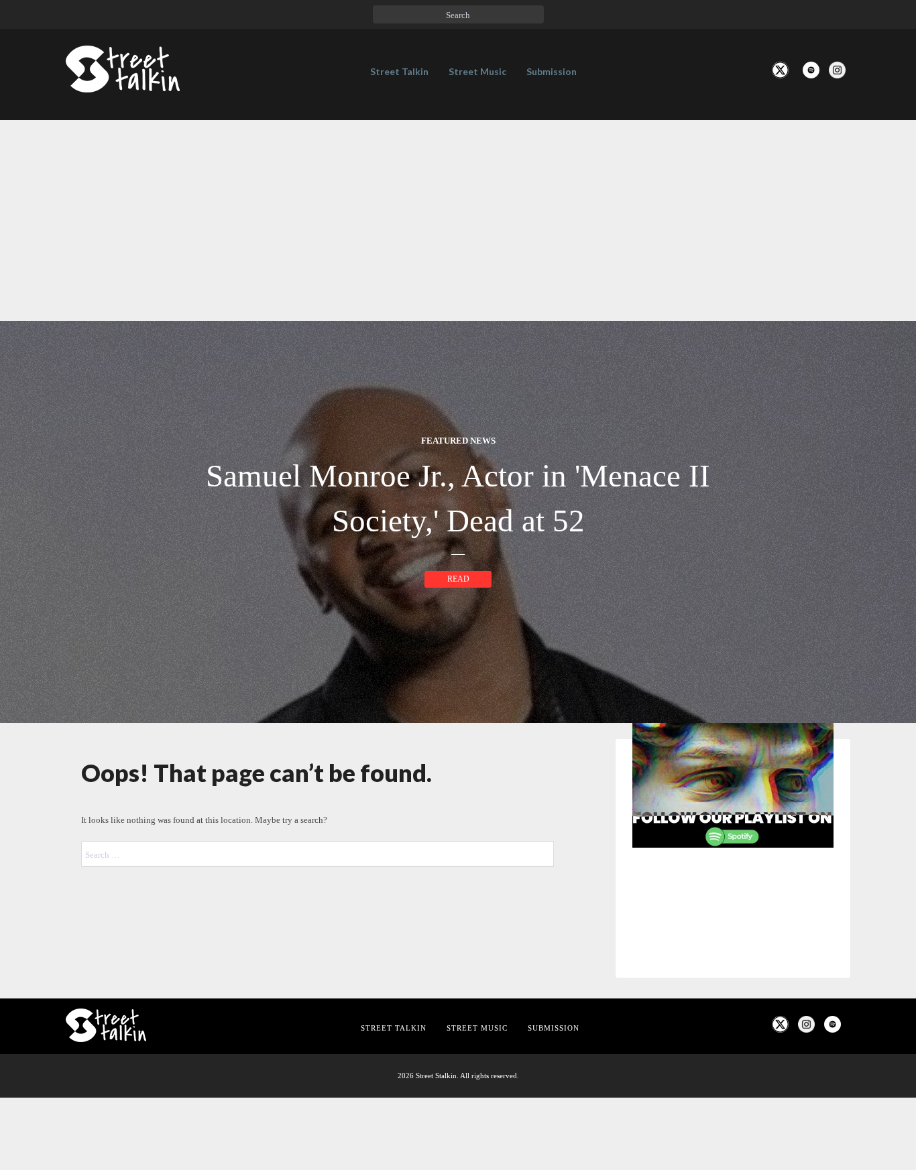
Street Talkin (399, 71)
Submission (551, 71)
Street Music (477, 71)
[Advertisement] (458, 220)
